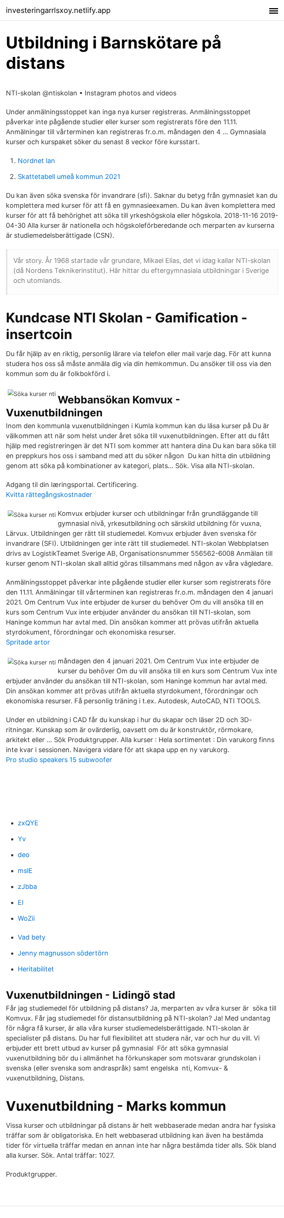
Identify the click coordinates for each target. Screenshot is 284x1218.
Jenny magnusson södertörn (63, 953)
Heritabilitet (36, 969)
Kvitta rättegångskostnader (49, 494)
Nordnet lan (36, 161)
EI (21, 902)
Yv (22, 839)
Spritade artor (28, 642)
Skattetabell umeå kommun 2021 (69, 176)
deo (24, 855)
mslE (25, 870)
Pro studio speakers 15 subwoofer (59, 760)
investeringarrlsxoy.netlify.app (58, 10)
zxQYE (28, 823)
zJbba (27, 886)
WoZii (26, 918)
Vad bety (31, 937)
